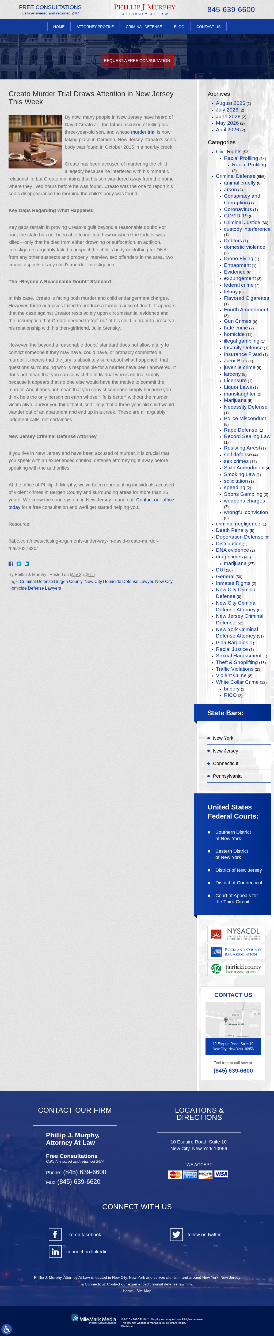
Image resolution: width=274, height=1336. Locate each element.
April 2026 (227, 129)
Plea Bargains (232, 642)
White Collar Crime (237, 682)
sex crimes (236, 461)
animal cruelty (240, 183)
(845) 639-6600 (233, 1070)
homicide (234, 334)
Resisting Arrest (242, 448)
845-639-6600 (231, 9)
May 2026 (227, 123)
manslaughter (240, 394)
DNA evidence (232, 550)
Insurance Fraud (243, 354)
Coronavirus (238, 209)
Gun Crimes (238, 321)
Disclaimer (127, 1326)
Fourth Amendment (246, 309)
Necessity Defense (246, 407)
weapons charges (244, 501)
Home (58, 27)
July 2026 (227, 110)
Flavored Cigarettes (246, 298)
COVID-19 (236, 215)
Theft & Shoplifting (237, 662)
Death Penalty (232, 530)
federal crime (239, 285)
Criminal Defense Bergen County (51, 581)
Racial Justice (232, 649)
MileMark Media (175, 1322)
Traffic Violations (235, 669)
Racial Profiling (241, 158)
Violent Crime (231, 675)
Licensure (235, 380)
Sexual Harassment (238, 655)
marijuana (235, 563)
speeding (234, 487)
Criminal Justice (242, 222)
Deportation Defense (240, 537)
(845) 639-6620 (77, 1181)
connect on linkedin (87, 1251)
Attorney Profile (95, 27)
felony (231, 291)
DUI (220, 570)
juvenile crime (240, 367)
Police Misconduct (245, 418)
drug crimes (229, 556)
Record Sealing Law (247, 436)
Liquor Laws (238, 387)
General (225, 576)
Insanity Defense (243, 347)
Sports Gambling (243, 494)
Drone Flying (238, 258)
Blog (179, 27)
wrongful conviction (246, 512)
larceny (232, 374)
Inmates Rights (233, 583)
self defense (238, 454)
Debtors (233, 240)
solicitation (236, 481)
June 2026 (228, 116)
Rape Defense (240, 430)
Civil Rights (229, 151)
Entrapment (237, 265)
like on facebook (83, 1234)
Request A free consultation (137, 60)
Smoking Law (239, 474)
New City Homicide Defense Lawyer (119, 581)
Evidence (235, 272)
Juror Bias (235, 360)
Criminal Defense (144, 27)
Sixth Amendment (244, 467)
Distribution (229, 543)
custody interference (247, 229)
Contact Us (208, 27)
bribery (232, 689)
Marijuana (235, 400)
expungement (240, 278)
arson (230, 189)
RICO (230, 695)
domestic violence (244, 247)
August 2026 (230, 103)
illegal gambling (242, 341)
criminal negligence (238, 524)
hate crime (236, 328)
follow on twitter (204, 1234)
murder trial (143, 132)
